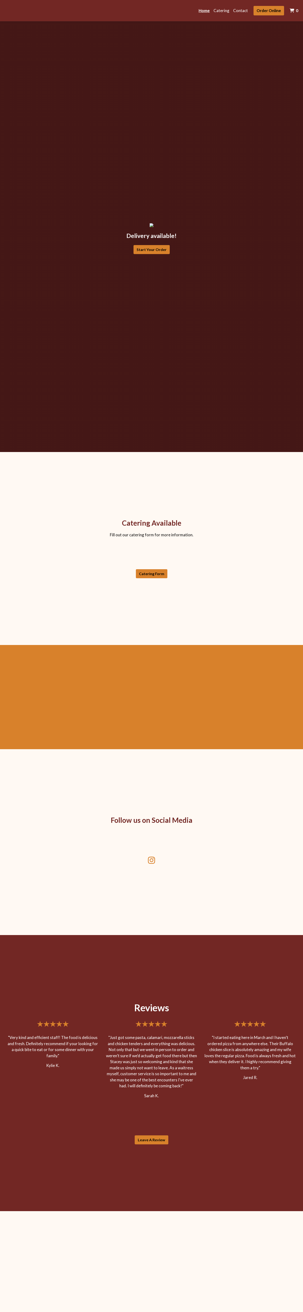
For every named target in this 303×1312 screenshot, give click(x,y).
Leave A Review (151, 1139)
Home (204, 10)
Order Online (269, 10)
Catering (221, 10)
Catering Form (151, 573)
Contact (240, 10)
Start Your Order (152, 249)
